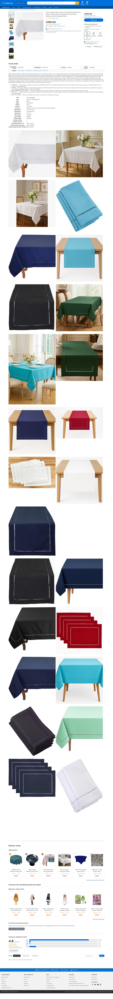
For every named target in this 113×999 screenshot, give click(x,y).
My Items (56, 7)
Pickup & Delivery (37, 7)
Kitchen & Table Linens (31, 10)
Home (10, 10)
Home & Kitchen (15, 10)
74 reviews (56, 18)
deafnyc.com (59, 28)
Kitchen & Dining (22, 10)
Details (95, 43)
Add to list (89, 46)
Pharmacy (44, 7)
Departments (7, 7)
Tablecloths (45, 70)
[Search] (77, 3)
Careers (50, 7)
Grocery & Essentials (26, 7)
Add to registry (98, 46)
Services (13, 7)
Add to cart (94, 20)
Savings (18, 7)
